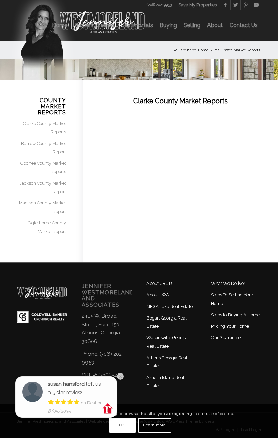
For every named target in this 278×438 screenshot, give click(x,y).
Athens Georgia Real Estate (166, 362)
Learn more (154, 425)
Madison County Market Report (42, 207)
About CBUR (159, 283)
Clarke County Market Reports (44, 127)
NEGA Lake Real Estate (169, 306)
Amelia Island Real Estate (165, 381)
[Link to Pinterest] (246, 5)
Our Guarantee (226, 337)
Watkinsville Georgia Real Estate (167, 342)
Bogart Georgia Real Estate (166, 322)
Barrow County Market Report (43, 147)
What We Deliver (228, 283)
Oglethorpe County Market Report (47, 227)
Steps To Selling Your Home (232, 299)
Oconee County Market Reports (43, 167)
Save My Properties (197, 4)
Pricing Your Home (230, 326)
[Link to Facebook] (225, 5)
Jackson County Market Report (43, 187)
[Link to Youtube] (256, 5)
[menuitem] (196, 5)
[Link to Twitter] (235, 5)
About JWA (157, 294)
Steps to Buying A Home (235, 314)
